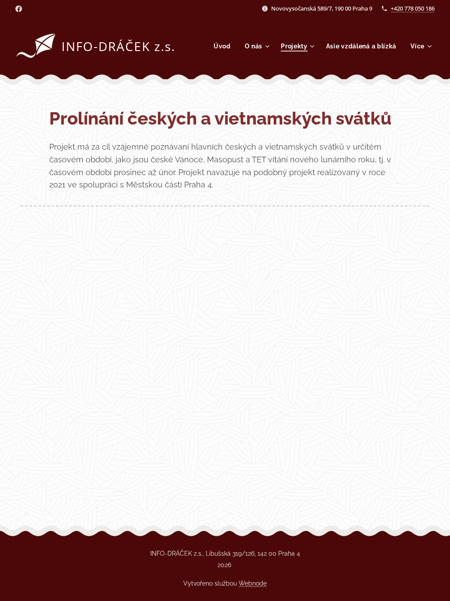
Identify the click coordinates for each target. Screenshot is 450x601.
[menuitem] (224, 46)
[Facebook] (18, 8)
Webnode (253, 583)
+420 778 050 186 (413, 8)
